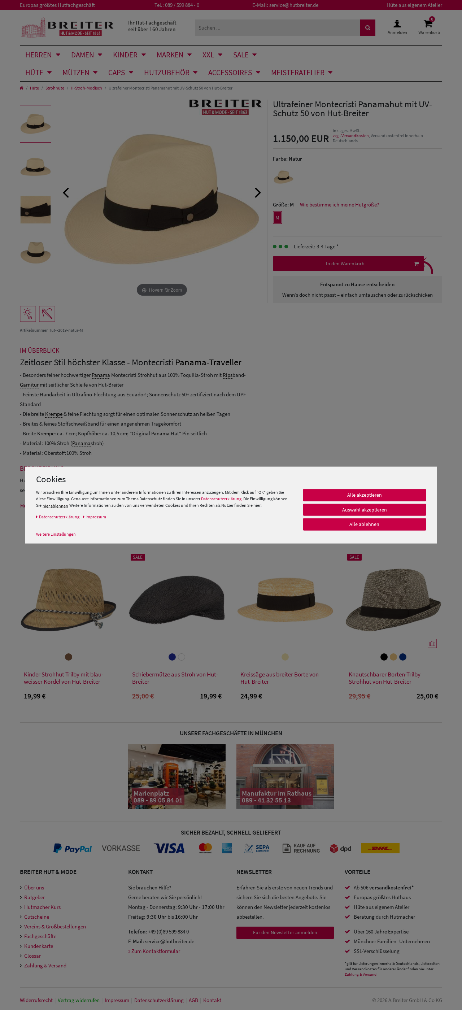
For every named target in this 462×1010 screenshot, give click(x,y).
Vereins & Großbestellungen (55, 926)
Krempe (53, 413)
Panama (190, 362)
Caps (116, 72)
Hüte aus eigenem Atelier (414, 4)
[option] (35, 124)
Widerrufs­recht (36, 1000)
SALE (241, 55)
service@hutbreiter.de (293, 4)
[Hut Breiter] (67, 27)
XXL (208, 55)
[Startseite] (21, 88)
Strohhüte (54, 88)
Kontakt (212, 1000)
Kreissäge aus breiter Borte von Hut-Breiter (279, 678)
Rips (227, 374)
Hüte (34, 72)
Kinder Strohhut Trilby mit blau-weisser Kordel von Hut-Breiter (63, 678)
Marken (170, 55)
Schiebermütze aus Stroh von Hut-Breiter (175, 678)
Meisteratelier (297, 72)
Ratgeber (34, 897)
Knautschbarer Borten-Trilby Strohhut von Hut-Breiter (384, 678)
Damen (82, 55)
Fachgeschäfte (40, 936)
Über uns (34, 887)
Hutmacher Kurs (42, 907)
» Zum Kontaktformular (154, 951)
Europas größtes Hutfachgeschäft (57, 4)
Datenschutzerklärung (221, 498)
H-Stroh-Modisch (86, 88)
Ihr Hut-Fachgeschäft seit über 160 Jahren (152, 25)
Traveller (225, 362)
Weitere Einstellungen (56, 534)
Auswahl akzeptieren (364, 509)
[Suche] (367, 27)
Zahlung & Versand (45, 965)
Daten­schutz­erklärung (159, 1000)
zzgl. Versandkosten (351, 135)
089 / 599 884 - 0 (182, 4)
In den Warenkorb (345, 263)
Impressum (117, 1000)
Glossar (32, 955)
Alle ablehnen (364, 524)
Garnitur (29, 384)
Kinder (125, 55)
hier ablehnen (55, 506)
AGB (193, 1000)
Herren (38, 55)
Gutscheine (36, 916)
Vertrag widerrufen (79, 1000)
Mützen (76, 72)
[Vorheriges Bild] (66, 192)
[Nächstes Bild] (258, 192)
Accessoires (230, 72)
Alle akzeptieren (364, 495)
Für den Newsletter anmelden (285, 932)
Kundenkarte (38, 945)
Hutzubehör (166, 72)
